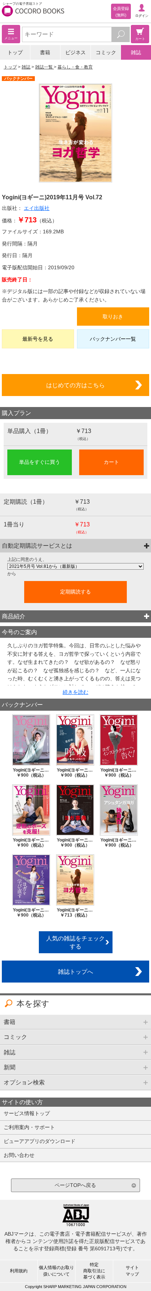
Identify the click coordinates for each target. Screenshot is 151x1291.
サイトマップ (132, 1270)
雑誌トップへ (75, 971)
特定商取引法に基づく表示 (94, 1271)
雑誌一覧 (44, 67)
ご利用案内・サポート (29, 1127)
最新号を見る (37, 339)
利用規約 (18, 1270)
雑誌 (136, 52)
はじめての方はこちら (75, 385)
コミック (106, 52)
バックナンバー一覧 (113, 339)
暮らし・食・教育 (75, 67)
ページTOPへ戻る (75, 1185)
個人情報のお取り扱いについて (56, 1270)
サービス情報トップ (27, 1113)
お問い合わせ (19, 1155)
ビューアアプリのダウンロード (40, 1141)
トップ (15, 52)
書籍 (45, 52)
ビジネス (75, 52)
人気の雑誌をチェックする (75, 942)
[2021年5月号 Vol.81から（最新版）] (75, 566)
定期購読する (75, 592)
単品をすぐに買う (39, 462)
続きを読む (75, 692)
